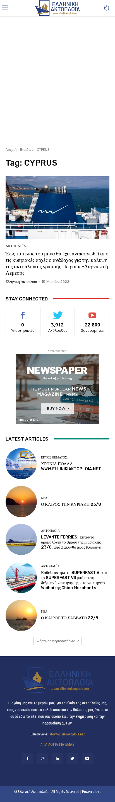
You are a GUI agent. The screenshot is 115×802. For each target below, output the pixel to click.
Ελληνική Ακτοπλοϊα (21, 281)
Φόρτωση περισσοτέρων (56, 640)
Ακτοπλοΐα (16, 246)
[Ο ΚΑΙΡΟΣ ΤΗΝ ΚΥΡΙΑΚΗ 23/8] (21, 501)
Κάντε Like (22, 312)
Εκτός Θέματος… (55, 457)
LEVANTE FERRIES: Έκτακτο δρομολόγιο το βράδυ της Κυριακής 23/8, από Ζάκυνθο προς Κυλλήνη (71, 542)
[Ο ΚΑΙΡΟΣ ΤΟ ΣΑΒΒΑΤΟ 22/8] (21, 615)
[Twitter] (72, 758)
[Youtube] (87, 758)
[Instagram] (42, 758)
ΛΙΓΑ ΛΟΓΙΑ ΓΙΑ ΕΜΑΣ (57, 744)
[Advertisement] (57, 79)
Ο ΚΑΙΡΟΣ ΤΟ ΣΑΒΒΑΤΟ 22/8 (69, 617)
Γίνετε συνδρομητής (92, 314)
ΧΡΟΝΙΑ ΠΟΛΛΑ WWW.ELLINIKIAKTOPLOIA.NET (71, 466)
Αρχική (11, 149)
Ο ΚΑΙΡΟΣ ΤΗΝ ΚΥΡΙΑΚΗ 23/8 (71, 504)
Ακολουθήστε (57, 312)
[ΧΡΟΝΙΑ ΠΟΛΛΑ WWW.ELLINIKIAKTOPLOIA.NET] (21, 463)
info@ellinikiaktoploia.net (67, 734)
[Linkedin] (57, 758)
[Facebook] (27, 758)
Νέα (44, 498)
